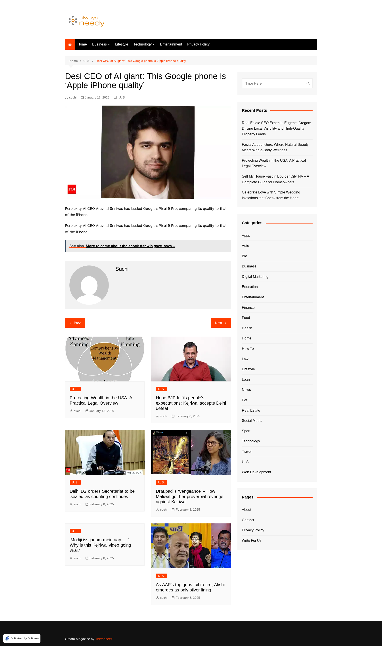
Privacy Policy (198, 44)
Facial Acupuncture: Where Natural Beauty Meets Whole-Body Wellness (275, 147)
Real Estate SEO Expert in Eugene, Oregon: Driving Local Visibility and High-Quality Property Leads (276, 128)
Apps (246, 235)
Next (218, 323)
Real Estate (251, 410)
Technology (143, 44)
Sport (246, 431)
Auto (245, 246)
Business (99, 44)
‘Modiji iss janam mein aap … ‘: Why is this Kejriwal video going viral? (100, 545)
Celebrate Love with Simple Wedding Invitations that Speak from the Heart (271, 195)
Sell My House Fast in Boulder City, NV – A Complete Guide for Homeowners (275, 179)
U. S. (122, 97)
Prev (77, 323)
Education (250, 287)
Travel (247, 451)
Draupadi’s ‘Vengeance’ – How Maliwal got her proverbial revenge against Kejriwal (189, 496)
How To (248, 348)
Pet (244, 400)
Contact (248, 520)
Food (246, 318)
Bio (244, 256)
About (246, 509)
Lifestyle (121, 44)
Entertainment (171, 44)
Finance (248, 307)
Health (247, 328)
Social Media (252, 420)
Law (245, 359)
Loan (246, 379)
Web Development (256, 472)
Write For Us (252, 540)
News (246, 390)
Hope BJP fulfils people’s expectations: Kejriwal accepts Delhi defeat (191, 403)
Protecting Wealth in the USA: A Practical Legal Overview (274, 163)
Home (82, 44)
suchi (72, 97)
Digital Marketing (255, 276)
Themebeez (104, 639)
